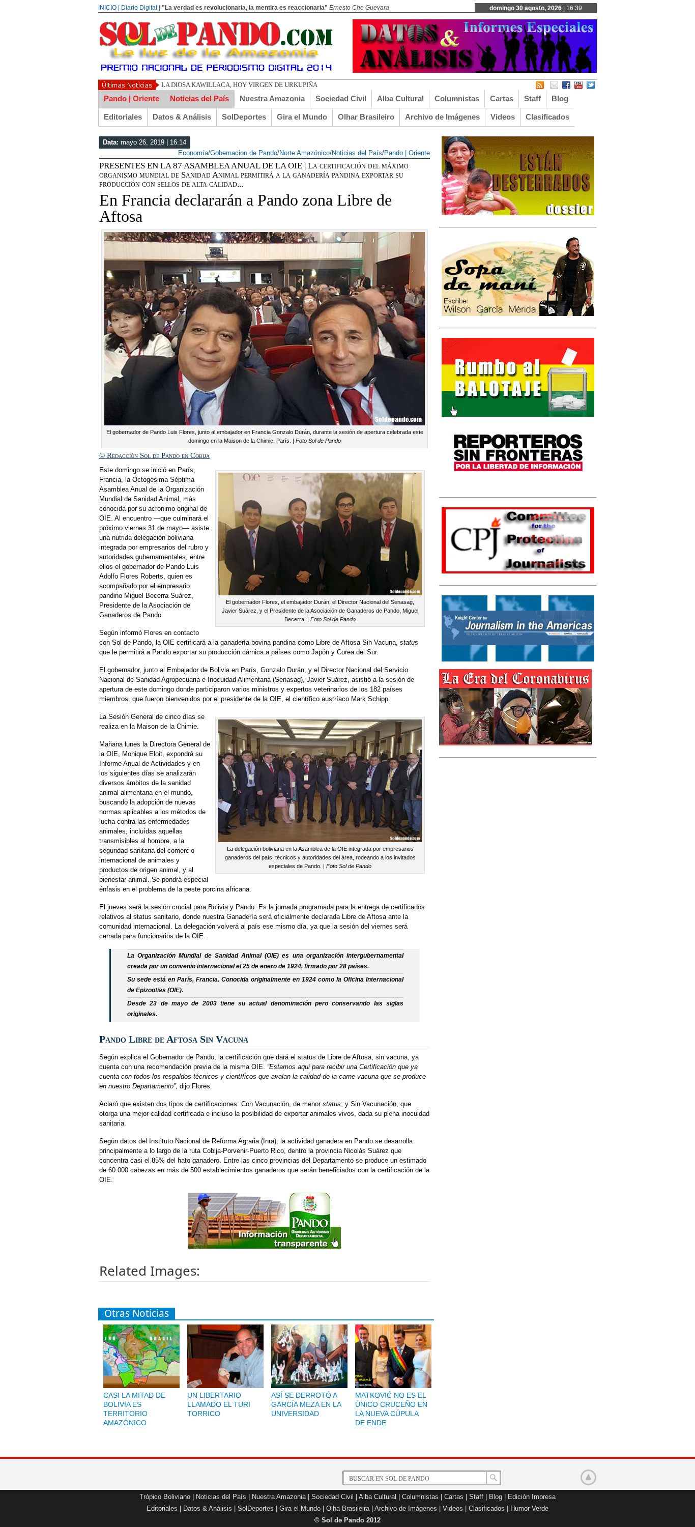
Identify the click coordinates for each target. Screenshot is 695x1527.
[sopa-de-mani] (518, 314)
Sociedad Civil (340, 98)
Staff (532, 98)
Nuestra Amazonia (272, 98)
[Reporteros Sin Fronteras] (518, 483)
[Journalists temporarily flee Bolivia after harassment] (518, 571)
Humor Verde (529, 1508)
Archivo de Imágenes (442, 116)
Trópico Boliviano (164, 1497)
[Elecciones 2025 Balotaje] (518, 414)
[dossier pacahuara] (518, 213)
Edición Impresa (532, 1497)
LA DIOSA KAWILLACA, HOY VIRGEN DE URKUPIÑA (239, 85)
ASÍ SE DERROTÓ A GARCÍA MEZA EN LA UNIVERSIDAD (306, 1404)
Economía (193, 153)
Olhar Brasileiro (366, 116)
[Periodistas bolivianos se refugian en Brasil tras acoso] (518, 659)
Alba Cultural (400, 98)
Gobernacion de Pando (243, 153)
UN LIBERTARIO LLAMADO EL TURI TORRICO (218, 1404)
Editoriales (123, 116)
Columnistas (457, 98)
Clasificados (547, 116)
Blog (560, 98)
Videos (502, 116)
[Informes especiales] (475, 70)
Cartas (501, 98)
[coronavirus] (515, 743)
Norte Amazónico (304, 153)
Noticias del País (199, 98)
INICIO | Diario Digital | (129, 7)
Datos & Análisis (182, 116)
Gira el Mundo (302, 116)
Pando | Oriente (131, 98)
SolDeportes (244, 116)
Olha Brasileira (347, 1508)
